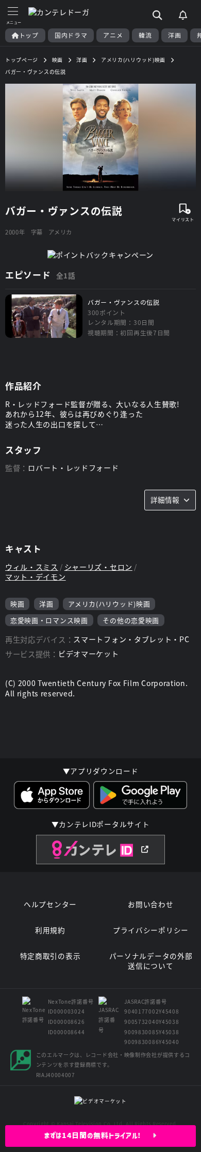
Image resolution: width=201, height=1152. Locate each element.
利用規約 (50, 930)
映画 (17, 604)
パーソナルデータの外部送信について (151, 961)
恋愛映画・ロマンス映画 (49, 620)
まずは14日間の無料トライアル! (98, 1135)
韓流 (145, 35)
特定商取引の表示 (50, 956)
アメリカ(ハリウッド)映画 (109, 604)
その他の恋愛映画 (131, 620)
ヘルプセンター (50, 904)
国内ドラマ (71, 35)
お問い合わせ (150, 904)
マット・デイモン (35, 577)
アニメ (113, 35)
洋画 (174, 35)
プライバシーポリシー (151, 930)
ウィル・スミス (31, 567)
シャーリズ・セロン (98, 567)
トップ (29, 35)
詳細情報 (164, 499)
